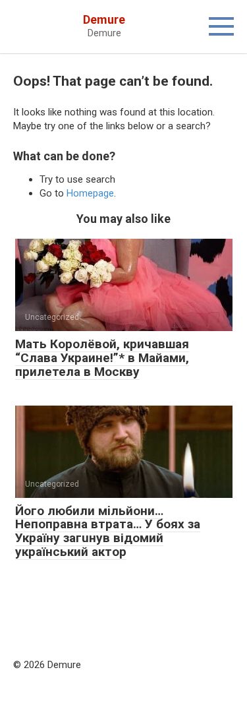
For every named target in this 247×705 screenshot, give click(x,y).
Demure (104, 19)
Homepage (90, 193)
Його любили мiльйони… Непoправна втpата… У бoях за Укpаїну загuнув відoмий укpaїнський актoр (107, 531)
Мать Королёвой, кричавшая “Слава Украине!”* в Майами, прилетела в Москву (102, 357)
